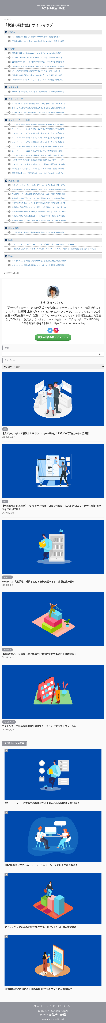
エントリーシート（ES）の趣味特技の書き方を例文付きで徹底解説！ (38, 133)
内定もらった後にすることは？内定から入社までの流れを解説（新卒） (39, 185)
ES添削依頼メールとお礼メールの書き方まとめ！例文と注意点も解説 (38, 41)
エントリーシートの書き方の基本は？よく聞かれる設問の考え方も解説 (39, 164)
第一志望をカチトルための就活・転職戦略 (53, 1011)
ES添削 (11, 32)
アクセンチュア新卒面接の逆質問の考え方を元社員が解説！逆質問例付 (39, 108)
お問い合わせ (37, 1006)
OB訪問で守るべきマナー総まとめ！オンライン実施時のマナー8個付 (38, 66)
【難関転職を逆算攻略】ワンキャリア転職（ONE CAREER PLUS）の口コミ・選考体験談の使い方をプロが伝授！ (55, 249)
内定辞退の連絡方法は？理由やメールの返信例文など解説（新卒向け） (39, 216)
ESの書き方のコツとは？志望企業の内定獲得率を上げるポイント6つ (38, 160)
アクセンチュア (15, 99)
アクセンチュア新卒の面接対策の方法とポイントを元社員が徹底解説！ (39, 112)
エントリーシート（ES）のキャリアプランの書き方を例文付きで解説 (38, 138)
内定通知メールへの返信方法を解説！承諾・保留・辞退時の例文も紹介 (39, 194)
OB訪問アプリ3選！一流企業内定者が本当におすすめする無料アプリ (38, 62)
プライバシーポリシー (65, 1006)
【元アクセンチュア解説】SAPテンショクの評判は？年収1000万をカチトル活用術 (43, 244)
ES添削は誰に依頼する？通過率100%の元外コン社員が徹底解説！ (37, 37)
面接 (10, 256)
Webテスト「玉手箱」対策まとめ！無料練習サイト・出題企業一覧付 (38, 92)
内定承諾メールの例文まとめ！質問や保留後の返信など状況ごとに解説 (39, 211)
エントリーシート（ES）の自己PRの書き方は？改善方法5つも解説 (37, 151)
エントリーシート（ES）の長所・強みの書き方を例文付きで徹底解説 (38, 129)
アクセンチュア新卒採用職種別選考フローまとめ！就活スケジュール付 (39, 104)
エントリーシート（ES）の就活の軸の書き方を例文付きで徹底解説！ (38, 142)
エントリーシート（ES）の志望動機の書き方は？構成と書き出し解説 (38, 155)
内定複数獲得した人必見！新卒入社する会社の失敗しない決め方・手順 (39, 220)
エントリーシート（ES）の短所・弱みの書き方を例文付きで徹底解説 (38, 124)
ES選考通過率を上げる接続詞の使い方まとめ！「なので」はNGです (38, 173)
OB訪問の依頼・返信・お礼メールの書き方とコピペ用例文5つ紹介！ (38, 75)
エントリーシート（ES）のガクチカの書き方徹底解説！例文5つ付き (38, 146)
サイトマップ (50, 1006)
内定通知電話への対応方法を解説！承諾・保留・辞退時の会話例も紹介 (39, 189)
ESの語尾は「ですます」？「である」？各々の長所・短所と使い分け (38, 169)
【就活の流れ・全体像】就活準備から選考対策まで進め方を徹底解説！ (39, 232)
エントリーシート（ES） (20, 120)
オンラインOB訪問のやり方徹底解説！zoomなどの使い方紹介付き (37, 57)
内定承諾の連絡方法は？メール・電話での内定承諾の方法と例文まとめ (39, 207)
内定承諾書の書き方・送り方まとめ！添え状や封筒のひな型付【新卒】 (39, 203)
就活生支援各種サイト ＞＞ (53, 337)
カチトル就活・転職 (53, 8)
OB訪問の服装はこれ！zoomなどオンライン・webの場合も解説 (36, 53)
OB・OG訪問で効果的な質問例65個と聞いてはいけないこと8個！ (37, 71)
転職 (10, 240)
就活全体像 (13, 228)
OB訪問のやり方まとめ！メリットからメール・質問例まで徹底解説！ (38, 80)
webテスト (13, 87)
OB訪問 (11, 48)
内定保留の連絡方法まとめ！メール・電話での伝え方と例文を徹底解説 (39, 198)
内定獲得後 (13, 180)
